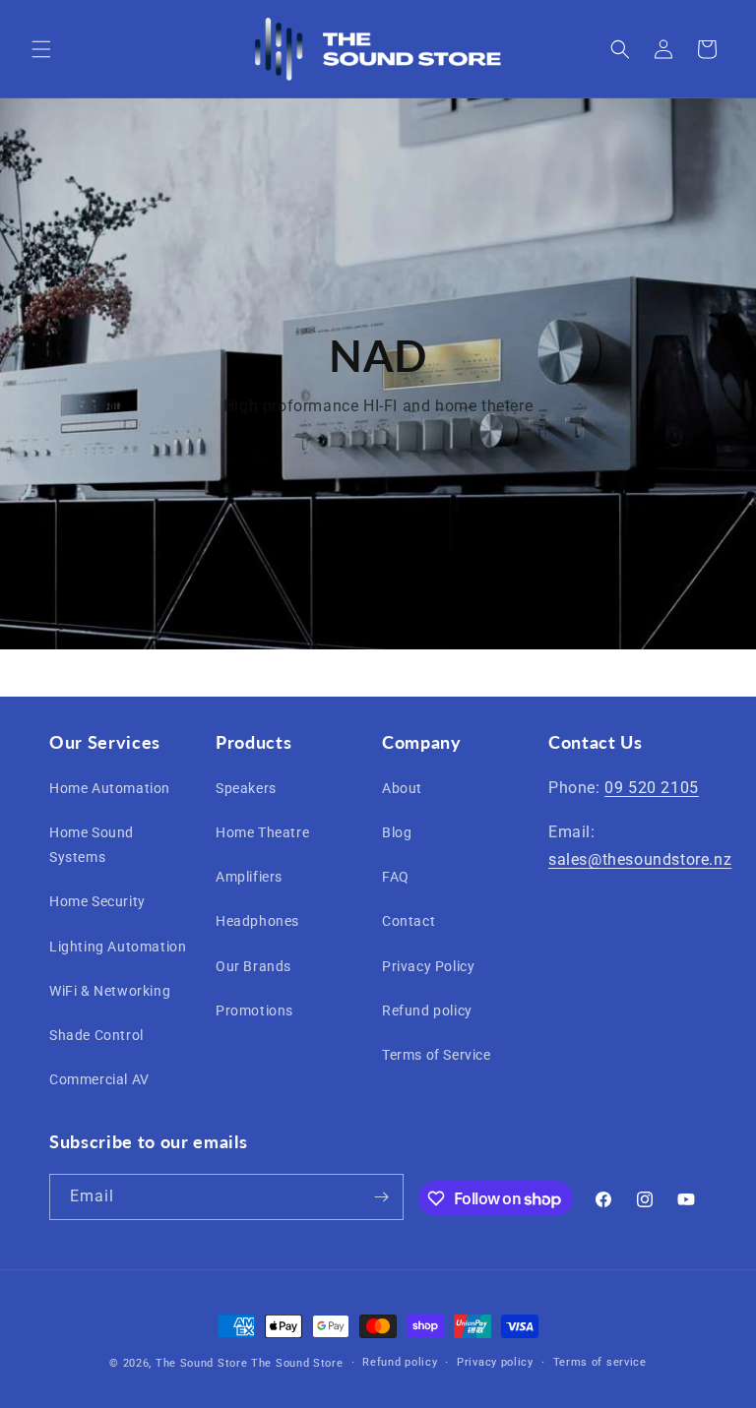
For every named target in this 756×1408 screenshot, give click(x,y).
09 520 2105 (651, 787)
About (402, 788)
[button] (41, 49)
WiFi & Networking (109, 991)
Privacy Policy (428, 966)
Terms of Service (436, 1055)
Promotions (254, 1010)
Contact (408, 921)
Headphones (257, 921)
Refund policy (427, 1010)
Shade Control (96, 1035)
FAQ (396, 877)
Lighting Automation (117, 946)
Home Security (97, 901)
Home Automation (109, 788)
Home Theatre (262, 832)
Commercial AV (99, 1079)
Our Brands (253, 966)
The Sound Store (202, 1363)
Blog (396, 832)
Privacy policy (495, 1362)
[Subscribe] (381, 1197)
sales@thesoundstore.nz (639, 859)
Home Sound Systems (91, 845)
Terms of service (600, 1362)
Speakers (246, 788)
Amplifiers (249, 877)
